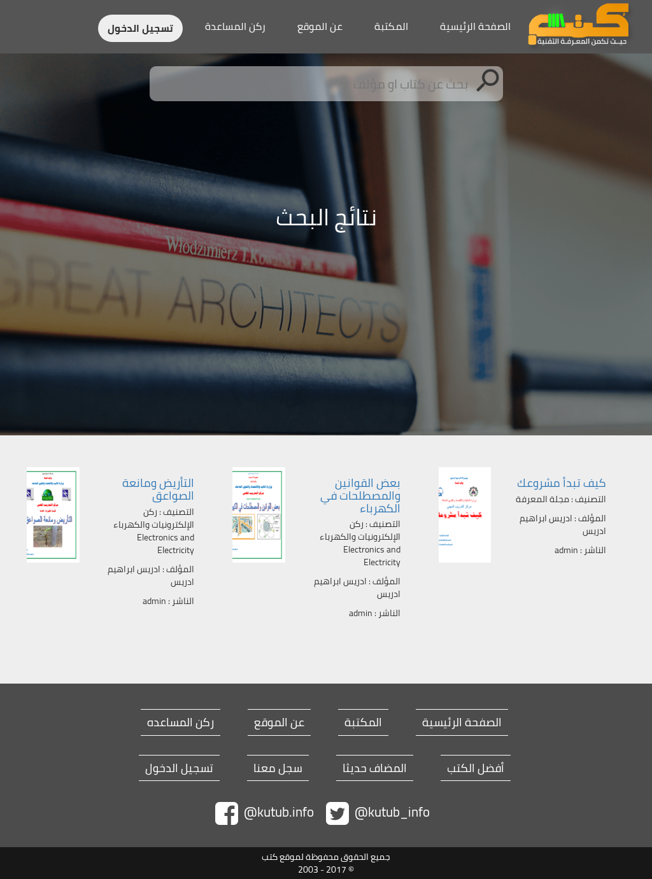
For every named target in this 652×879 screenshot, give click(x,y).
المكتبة (391, 26)
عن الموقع (320, 26)
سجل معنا (277, 768)
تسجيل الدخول (140, 28)
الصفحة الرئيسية (475, 26)
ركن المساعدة (235, 26)
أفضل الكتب (475, 768)
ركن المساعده (180, 722)
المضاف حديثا (375, 768)
